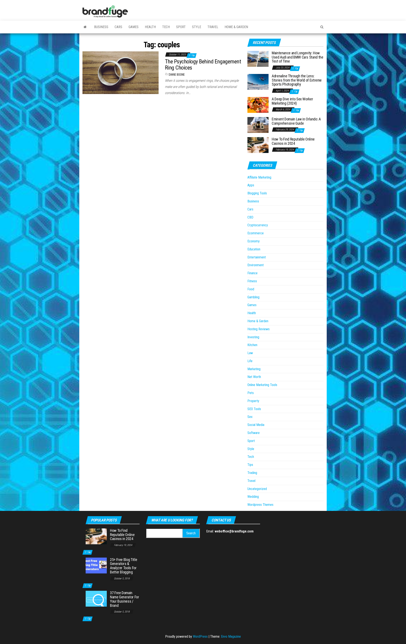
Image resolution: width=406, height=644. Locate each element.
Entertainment (256, 257)
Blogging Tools (257, 193)
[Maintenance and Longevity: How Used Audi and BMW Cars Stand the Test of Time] (258, 59)
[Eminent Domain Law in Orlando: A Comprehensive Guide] (258, 125)
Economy (253, 241)
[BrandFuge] (85, 27)
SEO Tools (254, 409)
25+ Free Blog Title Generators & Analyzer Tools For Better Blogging (123, 565)
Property (253, 401)
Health (150, 27)
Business (101, 27)
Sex (249, 417)
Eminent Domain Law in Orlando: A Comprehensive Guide (296, 121)
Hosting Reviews (258, 329)
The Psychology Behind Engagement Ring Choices (203, 64)
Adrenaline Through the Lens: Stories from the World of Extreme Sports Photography (297, 80)
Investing (253, 337)
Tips (250, 465)
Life (249, 361)
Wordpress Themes (260, 505)
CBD (250, 217)
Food (250, 289)
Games (134, 27)
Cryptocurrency (257, 225)
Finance (252, 273)
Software (253, 433)
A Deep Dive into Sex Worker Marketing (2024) (292, 101)
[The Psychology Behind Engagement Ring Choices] (120, 72)
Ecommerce (255, 233)
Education (253, 249)
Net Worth (254, 377)
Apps (250, 185)
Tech (166, 27)
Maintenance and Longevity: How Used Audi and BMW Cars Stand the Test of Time (297, 57)
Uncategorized (257, 489)
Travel (212, 27)
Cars (118, 27)
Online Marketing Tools (262, 385)
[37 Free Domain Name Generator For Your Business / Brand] (96, 598)
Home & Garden (236, 27)
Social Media (255, 425)
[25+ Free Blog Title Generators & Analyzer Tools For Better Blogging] (96, 565)
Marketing (254, 369)
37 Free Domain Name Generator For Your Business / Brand (124, 599)
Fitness (252, 281)
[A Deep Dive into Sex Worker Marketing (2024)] (258, 105)
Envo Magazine (231, 636)
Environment (255, 265)
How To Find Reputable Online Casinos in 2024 (293, 141)
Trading (252, 473)
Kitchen (252, 345)
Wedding (253, 497)
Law (250, 353)
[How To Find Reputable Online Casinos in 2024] (258, 145)
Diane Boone (177, 74)
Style (196, 27)
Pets (250, 393)
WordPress (200, 636)
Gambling (253, 297)
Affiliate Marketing (259, 177)
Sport (181, 27)
